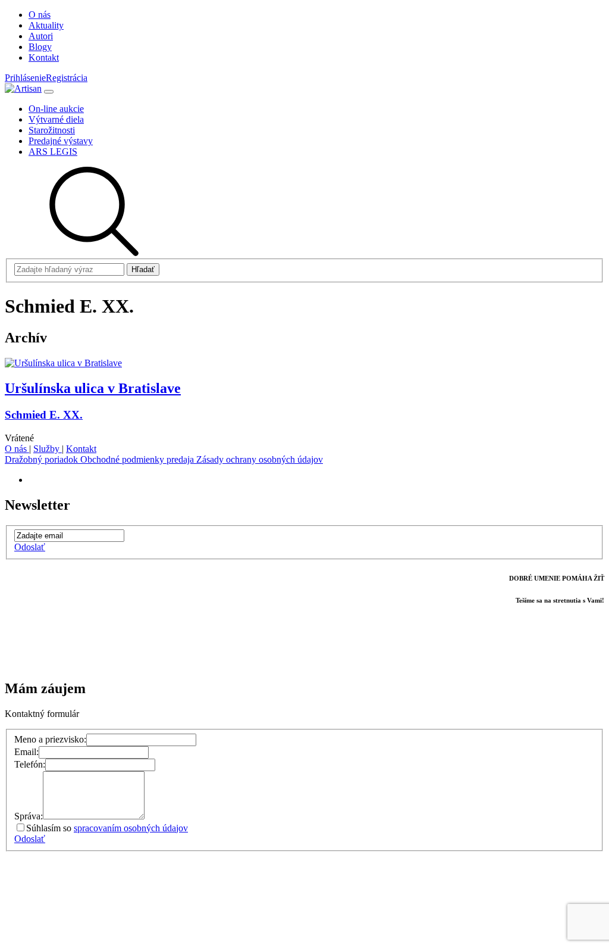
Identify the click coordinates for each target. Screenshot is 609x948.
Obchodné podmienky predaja (138, 459)
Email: (26, 752)
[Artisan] (23, 88)
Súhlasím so (107, 828)
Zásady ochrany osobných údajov (259, 459)
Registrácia (66, 78)
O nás (17, 449)
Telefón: (29, 764)
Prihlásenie (25, 78)
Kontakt (81, 449)
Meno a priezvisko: (50, 739)
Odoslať (29, 547)
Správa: (28, 816)
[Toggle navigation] (49, 91)
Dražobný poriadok (42, 459)
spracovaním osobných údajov (131, 828)
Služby (47, 449)
